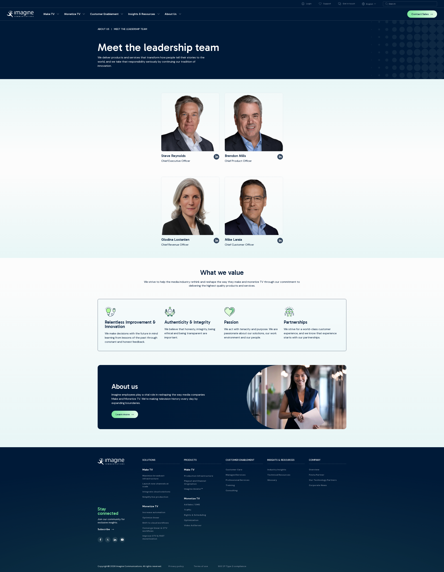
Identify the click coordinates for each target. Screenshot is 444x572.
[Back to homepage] (20, 14)
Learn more (123, 414)
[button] (51, 14)
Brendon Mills (235, 155)
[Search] (386, 3)
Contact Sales (420, 14)
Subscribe (104, 529)
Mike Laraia (233, 239)
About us (103, 29)
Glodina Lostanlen (175, 239)
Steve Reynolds (173, 155)
